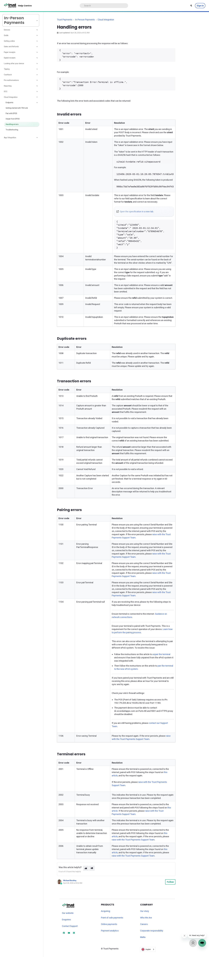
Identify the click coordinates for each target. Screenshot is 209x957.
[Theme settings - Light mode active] (191, 5)
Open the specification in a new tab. (137, 211)
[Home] (10, 5)
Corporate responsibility (151, 930)
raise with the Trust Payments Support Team (133, 839)
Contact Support (70, 926)
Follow (170, 882)
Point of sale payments (112, 917)
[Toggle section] (37, 30)
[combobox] (148, 949)
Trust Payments (64, 19)
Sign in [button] (200, 5)
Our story (144, 911)
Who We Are (146, 917)
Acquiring (105, 911)
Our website (68, 913)
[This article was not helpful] (92, 868)
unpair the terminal (161, 654)
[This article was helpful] (86, 868)
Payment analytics (110, 930)
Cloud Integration (106, 19)
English (148, 949)
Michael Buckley (69, 880)
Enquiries (66, 919)
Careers (144, 924)
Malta (142, 937)
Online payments (109, 924)
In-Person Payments (85, 19)
